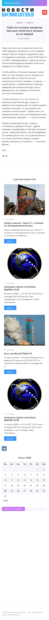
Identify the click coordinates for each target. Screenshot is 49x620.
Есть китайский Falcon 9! (18, 353)
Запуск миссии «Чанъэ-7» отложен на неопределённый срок (23, 224)
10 (5, 480)
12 (18, 480)
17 (5, 485)
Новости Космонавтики (22, 13)
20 (25, 485)
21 (31, 485)
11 (12, 480)
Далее (10, 241)
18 (12, 485)
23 (44, 485)
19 (18, 485)
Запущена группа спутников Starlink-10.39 (20, 419)
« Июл (5, 500)
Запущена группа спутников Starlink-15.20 (20, 288)
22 (37, 485)
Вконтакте (4, 448)
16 (44, 480)
